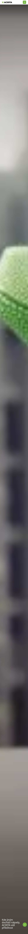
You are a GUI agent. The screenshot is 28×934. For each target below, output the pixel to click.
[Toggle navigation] (24, 2)
